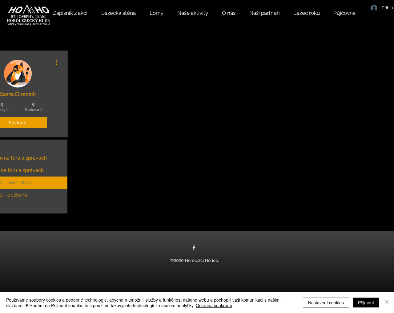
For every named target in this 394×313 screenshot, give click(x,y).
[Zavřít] (386, 302)
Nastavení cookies (326, 302)
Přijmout (366, 302)
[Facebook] (194, 248)
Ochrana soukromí (214, 305)
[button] (196, 13)
